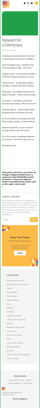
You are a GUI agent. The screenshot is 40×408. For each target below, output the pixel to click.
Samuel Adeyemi (10, 50)
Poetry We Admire (13, 347)
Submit (20, 253)
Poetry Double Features (15, 343)
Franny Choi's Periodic (14, 316)
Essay (9, 304)
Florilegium (10, 312)
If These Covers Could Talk (16, 320)
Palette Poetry (6, 4)
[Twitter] (25, 3)
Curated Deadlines (13, 300)
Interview (10, 323)
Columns (9, 288)
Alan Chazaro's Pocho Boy (16, 281)
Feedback (10, 308)
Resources (10, 351)
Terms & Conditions (14, 383)
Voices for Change (13, 358)
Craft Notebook (12, 296)
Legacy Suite (11, 331)
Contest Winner (12, 292)
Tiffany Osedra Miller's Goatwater (18, 355)
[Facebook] (32, 3)
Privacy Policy (27, 383)
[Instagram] (28, 3)
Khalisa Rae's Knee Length (16, 327)
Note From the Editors (14, 335)
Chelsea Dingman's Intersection (17, 284)
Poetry (9, 339)
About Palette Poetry (16, 380)
